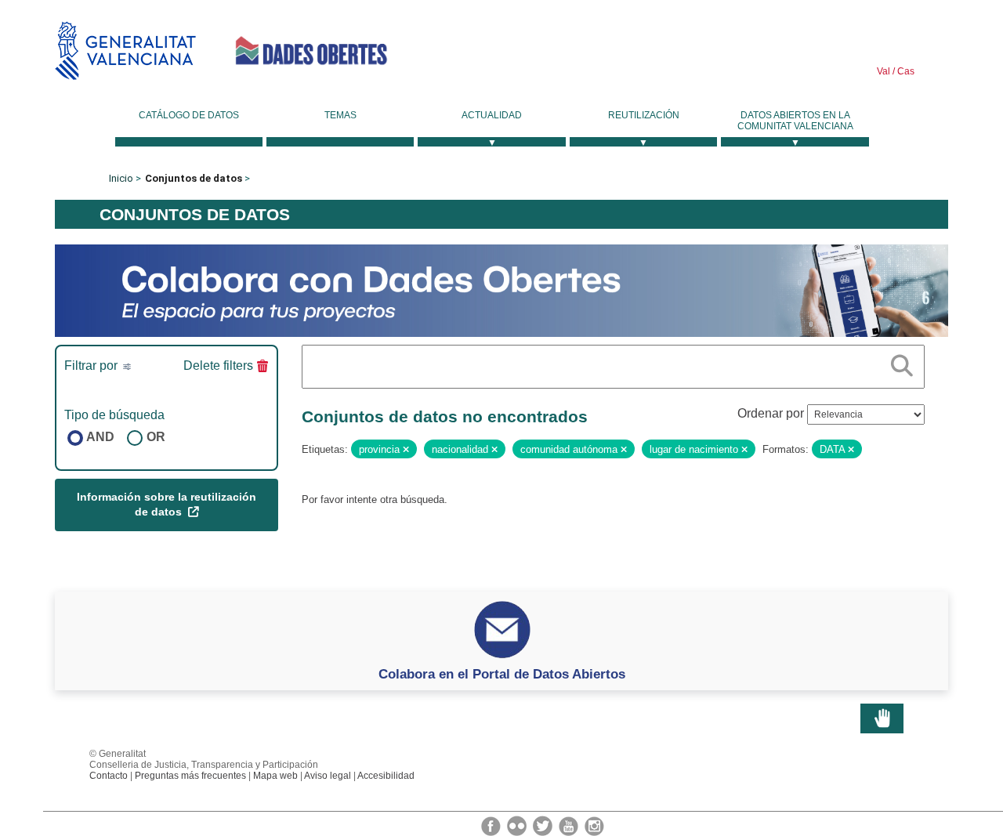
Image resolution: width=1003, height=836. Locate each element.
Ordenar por (770, 413)
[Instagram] (594, 825)
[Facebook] (492, 825)
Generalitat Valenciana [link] (125, 50)
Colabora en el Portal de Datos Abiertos (501, 674)
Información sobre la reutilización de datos (166, 504)
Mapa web (275, 775)
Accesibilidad (386, 775)
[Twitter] (544, 825)
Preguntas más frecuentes (190, 775)
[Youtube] (570, 825)
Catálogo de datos (189, 115)
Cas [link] (904, 71)
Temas (340, 115)
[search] (902, 363)
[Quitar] (406, 449)
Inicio (121, 178)
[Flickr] (518, 825)
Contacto (108, 775)
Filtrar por (92, 365)
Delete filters (218, 365)
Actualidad (492, 115)
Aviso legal (327, 775)
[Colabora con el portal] (501, 289)
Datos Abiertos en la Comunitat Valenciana (795, 121)
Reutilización (643, 115)
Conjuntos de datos (193, 178)
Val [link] (883, 71)
